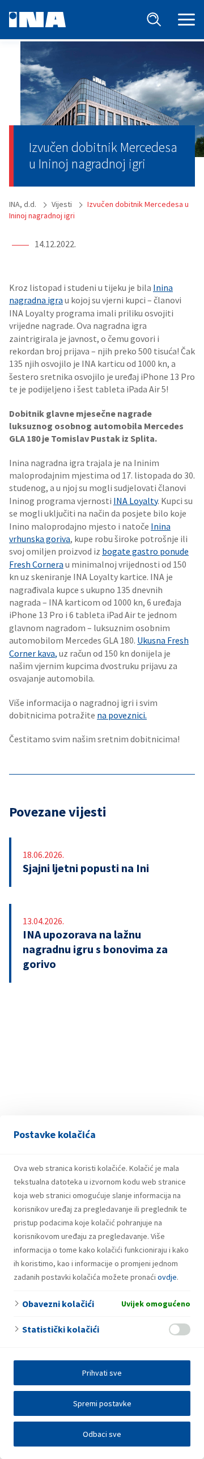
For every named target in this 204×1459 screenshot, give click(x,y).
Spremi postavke (102, 1403)
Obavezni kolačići (58, 1303)
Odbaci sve (102, 1434)
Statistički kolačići (60, 1329)
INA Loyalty (135, 500)
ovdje (167, 1277)
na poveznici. (122, 715)
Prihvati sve (102, 1373)
